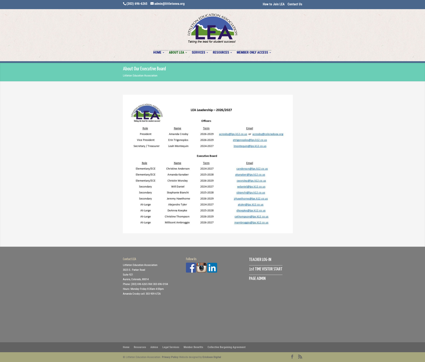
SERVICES (198, 52)
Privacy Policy (170, 357)
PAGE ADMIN (257, 278)
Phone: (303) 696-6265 (135, 284)
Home (126, 347)
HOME (157, 52)
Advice (154, 347)
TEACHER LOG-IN (260, 259)
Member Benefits (193, 347)
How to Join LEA (274, 4)
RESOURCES (221, 52)
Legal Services (170, 347)
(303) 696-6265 (137, 4)
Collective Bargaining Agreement (227, 347)
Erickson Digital (212, 357)
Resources (140, 347)
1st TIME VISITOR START (265, 269)
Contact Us (295, 4)
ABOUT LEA (176, 52)
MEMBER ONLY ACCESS (252, 52)
